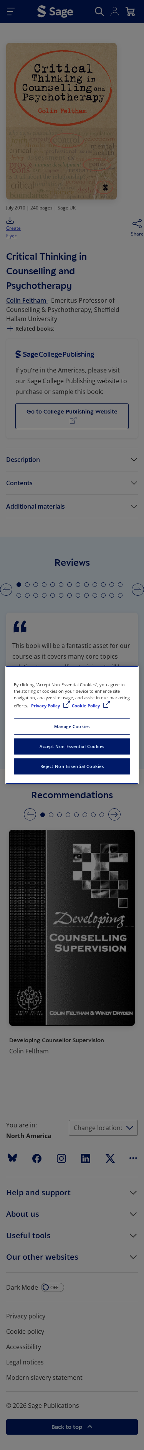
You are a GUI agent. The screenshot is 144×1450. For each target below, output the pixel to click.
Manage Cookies (72, 726)
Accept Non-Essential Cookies (72, 746)
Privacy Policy (46, 706)
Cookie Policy (86, 706)
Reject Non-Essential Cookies (72, 766)
